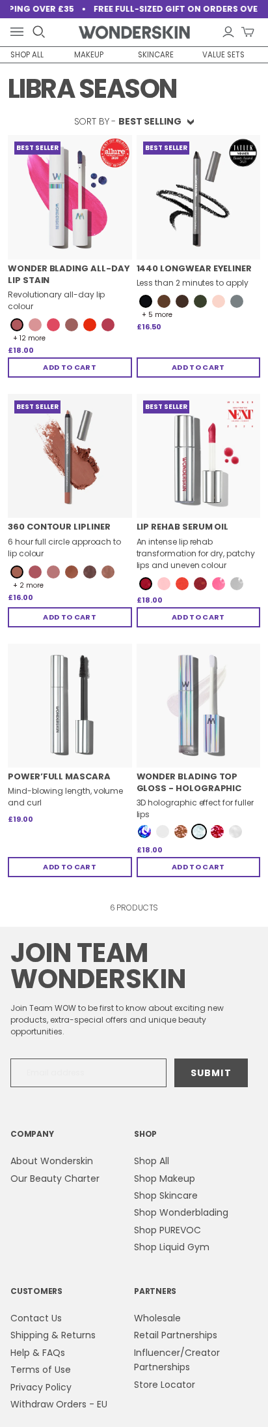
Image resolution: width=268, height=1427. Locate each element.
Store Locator (164, 1384)
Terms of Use (40, 1369)
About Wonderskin (51, 1160)
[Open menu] (19, 32)
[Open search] (39, 31)
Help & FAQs (37, 1352)
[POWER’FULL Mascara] (70, 706)
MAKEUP (88, 55)
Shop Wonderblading (181, 1212)
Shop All (151, 1160)
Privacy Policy (41, 1387)
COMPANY (31, 1133)
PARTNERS (155, 1291)
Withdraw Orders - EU (58, 1404)
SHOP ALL (27, 55)
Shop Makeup (164, 1178)
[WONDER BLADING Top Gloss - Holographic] (199, 706)
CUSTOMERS (36, 1291)
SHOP (145, 1133)
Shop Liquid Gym (171, 1247)
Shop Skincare (166, 1195)
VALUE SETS (223, 55)
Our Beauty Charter (55, 1178)
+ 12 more (29, 338)
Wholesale (157, 1318)
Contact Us (36, 1318)
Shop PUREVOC (167, 1230)
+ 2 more (28, 585)
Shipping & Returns (53, 1335)
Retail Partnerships (175, 1335)
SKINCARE (156, 55)
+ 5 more (157, 315)
